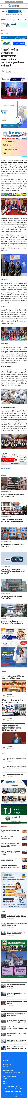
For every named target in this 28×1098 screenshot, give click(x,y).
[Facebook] (9, 1)
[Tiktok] (21, 1)
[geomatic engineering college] (14, 958)
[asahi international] (14, 42)
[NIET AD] (14, 654)
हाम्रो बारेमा (14, 1089)
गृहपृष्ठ (2, 33)
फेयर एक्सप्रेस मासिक (9, 1091)
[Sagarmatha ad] (14, 815)
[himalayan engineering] (14, 793)
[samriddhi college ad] (14, 11)
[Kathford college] (14, 634)
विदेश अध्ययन (8, 1089)
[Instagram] (18, 1)
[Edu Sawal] (14, 7)
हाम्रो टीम (20, 1091)
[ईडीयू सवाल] (3, 71)
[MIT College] (14, 37)
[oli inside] (14, 890)
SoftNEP (15, 1096)
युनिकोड (16, 1091)
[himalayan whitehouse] (14, 79)
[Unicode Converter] (6, 1)
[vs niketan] (14, 460)
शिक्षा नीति (20, 1089)
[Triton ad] (14, 456)
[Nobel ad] (14, 25)
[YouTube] (15, 1)
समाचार (12, 1086)
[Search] (2, 6)
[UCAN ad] (14, 463)
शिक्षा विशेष (17, 1086)
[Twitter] (12, 1)
